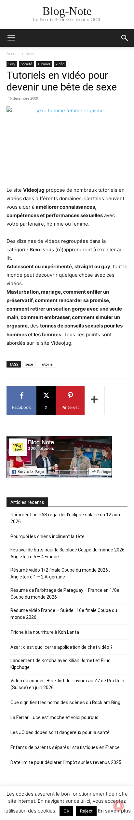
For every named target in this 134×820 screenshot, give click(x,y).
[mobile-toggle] (11, 38)
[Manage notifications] (119, 805)
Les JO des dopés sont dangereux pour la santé (60, 732)
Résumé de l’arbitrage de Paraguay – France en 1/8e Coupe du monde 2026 (64, 594)
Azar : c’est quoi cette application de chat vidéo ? (61, 647)
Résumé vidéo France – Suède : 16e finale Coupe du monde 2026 (63, 614)
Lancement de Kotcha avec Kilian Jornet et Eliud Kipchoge (60, 664)
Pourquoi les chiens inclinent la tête (47, 536)
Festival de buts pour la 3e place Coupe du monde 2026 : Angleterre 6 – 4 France (68, 553)
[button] (125, 38)
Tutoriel (44, 64)
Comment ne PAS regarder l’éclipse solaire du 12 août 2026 (66, 518)
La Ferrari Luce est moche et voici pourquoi (55, 717)
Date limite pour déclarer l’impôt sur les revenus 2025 (65, 762)
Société (26, 64)
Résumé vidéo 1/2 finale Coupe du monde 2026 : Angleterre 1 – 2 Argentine (60, 573)
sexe (29, 364)
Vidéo (60, 64)
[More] (95, 400)
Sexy (30, 53)
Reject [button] (86, 810)
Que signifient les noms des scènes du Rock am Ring (65, 702)
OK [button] (66, 810)
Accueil (13, 53)
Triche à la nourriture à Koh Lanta (44, 632)
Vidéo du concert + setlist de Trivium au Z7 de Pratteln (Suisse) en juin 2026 (67, 684)
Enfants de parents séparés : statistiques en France (65, 747)
